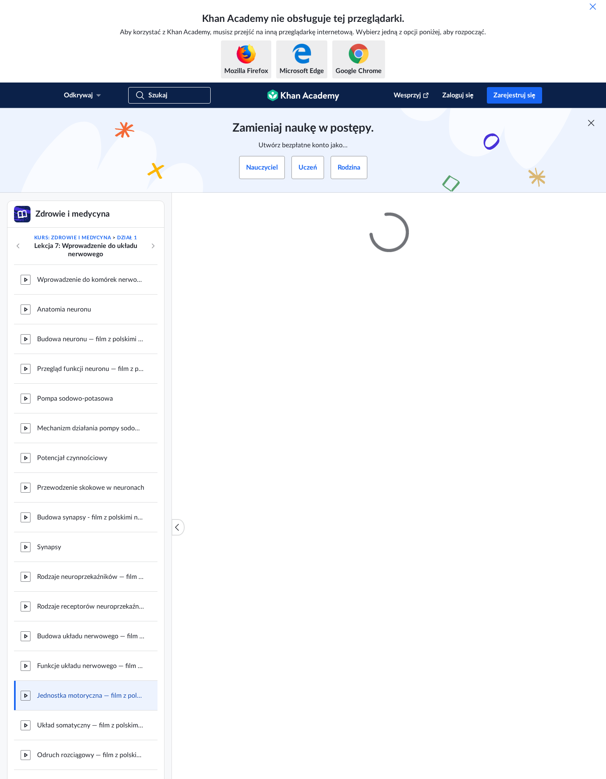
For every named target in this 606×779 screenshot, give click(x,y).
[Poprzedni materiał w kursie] (18, 246)
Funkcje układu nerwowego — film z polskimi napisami (90, 666)
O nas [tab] (257, 488)
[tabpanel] (389, 505)
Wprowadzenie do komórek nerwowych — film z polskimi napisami (90, 279)
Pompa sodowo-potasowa (75, 398)
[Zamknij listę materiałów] (178, 527)
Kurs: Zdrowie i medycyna (72, 237)
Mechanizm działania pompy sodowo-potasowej (90, 428)
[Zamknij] (592, 6)
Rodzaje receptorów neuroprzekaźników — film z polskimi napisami (90, 606)
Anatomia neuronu (64, 309)
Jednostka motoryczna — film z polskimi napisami (90, 695)
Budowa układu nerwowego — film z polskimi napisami (90, 636)
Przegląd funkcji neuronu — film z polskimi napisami (90, 369)
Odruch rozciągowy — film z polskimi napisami (90, 755)
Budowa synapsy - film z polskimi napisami (90, 517)
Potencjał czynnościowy (72, 458)
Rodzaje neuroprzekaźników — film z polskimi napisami (90, 577)
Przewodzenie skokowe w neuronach (90, 487)
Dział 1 (127, 237)
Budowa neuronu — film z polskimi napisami (90, 339)
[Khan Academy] (303, 95)
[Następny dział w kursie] (153, 246)
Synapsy (49, 547)
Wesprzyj (407, 95)
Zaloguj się (458, 95)
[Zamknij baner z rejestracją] (591, 123)
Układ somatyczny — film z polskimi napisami (90, 725)
